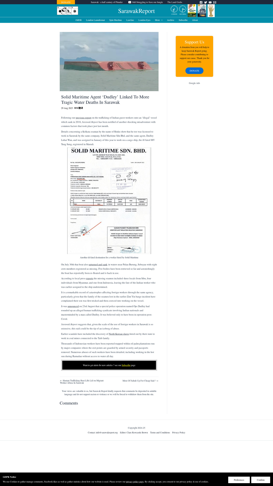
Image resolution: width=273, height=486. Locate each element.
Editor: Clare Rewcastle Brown (134, 432)
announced (73, 306)
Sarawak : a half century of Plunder (107, 2)
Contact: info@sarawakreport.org (103, 432)
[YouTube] (210, 2)
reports (89, 278)
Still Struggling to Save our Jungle (147, 2)
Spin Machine (115, 19)
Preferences (239, 479)
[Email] (214, 2)
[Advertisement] (194, 131)
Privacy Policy (178, 432)
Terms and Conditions (160, 432)
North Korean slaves (119, 334)
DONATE (66, 2)
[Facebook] (201, 2)
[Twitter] (205, 2)
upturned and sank (98, 264)
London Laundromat (95, 19)
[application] (161, 20)
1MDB (78, 19)
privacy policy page (135, 481)
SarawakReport (136, 11)
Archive (170, 19)
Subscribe (183, 19)
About (195, 19)
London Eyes (144, 19)
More (157, 19)
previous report (83, 117)
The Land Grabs (174, 2)
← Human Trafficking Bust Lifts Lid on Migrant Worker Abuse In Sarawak (82, 381)
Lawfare (130, 19)
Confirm (260, 479)
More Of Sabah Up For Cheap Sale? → (140, 381)
